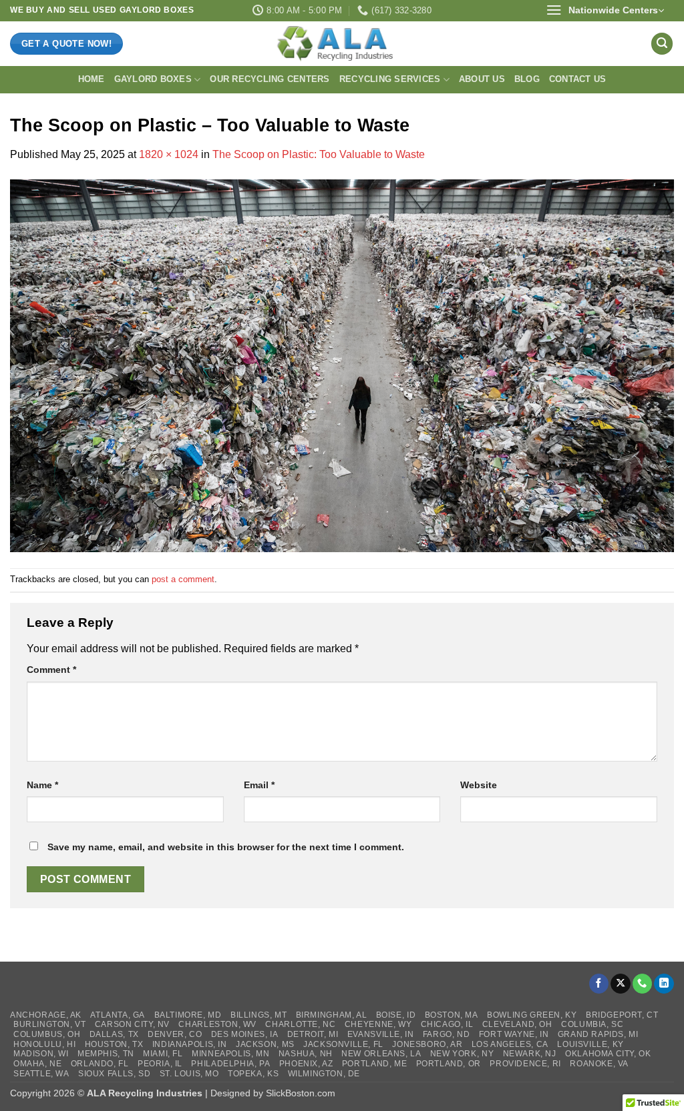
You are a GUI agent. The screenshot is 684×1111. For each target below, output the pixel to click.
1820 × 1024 (168, 154)
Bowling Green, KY (531, 1015)
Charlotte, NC (300, 1024)
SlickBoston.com (300, 1093)
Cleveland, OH (517, 1024)
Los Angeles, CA (510, 1044)
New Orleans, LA (381, 1053)
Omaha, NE (37, 1063)
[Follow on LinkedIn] (664, 984)
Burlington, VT (49, 1024)
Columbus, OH (46, 1034)
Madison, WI (41, 1053)
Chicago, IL (447, 1024)
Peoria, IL (160, 1063)
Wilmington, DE (324, 1073)
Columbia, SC (592, 1024)
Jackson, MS (265, 1044)
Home (91, 79)
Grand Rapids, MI (598, 1034)
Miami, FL (163, 1053)
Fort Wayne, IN (514, 1034)
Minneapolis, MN (230, 1053)
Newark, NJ (529, 1053)
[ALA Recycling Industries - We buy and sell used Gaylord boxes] (342, 43)
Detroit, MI (313, 1034)
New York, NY (462, 1053)
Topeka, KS (253, 1073)
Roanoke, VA (599, 1063)
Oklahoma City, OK (608, 1053)
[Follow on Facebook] (599, 984)
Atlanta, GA (117, 1015)
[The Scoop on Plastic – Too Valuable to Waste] (342, 364)
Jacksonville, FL (343, 1044)
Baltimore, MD (188, 1015)
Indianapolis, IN (189, 1044)
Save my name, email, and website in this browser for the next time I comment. (225, 847)
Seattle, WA (41, 1073)
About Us (482, 79)
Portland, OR (448, 1063)
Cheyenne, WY (378, 1024)
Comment (51, 669)
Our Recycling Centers (269, 79)
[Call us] (643, 984)
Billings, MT (258, 1015)
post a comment (183, 579)
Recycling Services (390, 79)
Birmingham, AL (331, 1015)
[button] (605, 10)
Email (259, 785)
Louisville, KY (590, 1044)
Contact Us (578, 79)
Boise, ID (396, 1015)
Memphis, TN (105, 1053)
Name (42, 785)
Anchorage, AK (45, 1015)
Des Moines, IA (245, 1034)
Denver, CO (175, 1034)
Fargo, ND (446, 1034)
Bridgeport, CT (622, 1015)
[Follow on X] (621, 984)
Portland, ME (374, 1063)
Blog (527, 79)
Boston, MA (451, 1015)
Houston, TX (114, 1044)
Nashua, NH (306, 1053)
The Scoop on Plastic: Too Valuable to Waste (318, 154)
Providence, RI (525, 1063)
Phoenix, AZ (306, 1063)
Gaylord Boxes (153, 79)
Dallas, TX (114, 1034)
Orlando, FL (100, 1063)
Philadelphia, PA (230, 1063)
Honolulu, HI (44, 1044)
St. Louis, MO (189, 1073)
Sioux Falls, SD (114, 1073)
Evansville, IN (380, 1034)
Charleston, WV (217, 1024)
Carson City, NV (132, 1024)
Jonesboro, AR (427, 1044)
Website (478, 785)
